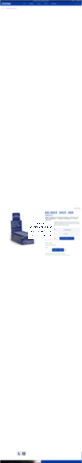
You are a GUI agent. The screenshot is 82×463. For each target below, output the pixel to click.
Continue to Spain (47, 235)
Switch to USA (35, 235)
